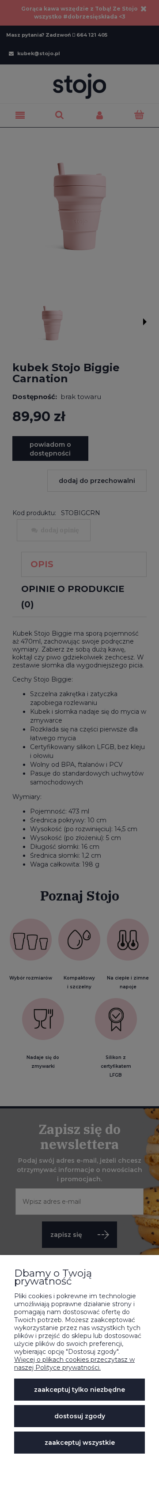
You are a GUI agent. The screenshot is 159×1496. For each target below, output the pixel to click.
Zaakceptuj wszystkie (80, 1443)
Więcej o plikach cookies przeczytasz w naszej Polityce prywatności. (74, 1364)
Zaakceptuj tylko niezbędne (79, 1390)
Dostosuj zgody (79, 1416)
